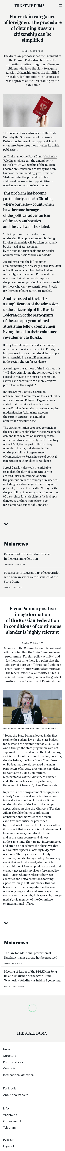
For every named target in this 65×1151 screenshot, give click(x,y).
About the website (15, 1094)
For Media (10, 1088)
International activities (18, 1074)
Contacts (9, 1068)
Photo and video (14, 1061)
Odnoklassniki (13, 1120)
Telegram (9, 1127)
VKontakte (10, 1114)
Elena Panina (42, 785)
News (7, 1049)
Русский (8, 1139)
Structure (9, 1055)
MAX (6, 1108)
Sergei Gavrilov (22, 392)
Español (8, 1145)
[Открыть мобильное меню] (60, 5)
